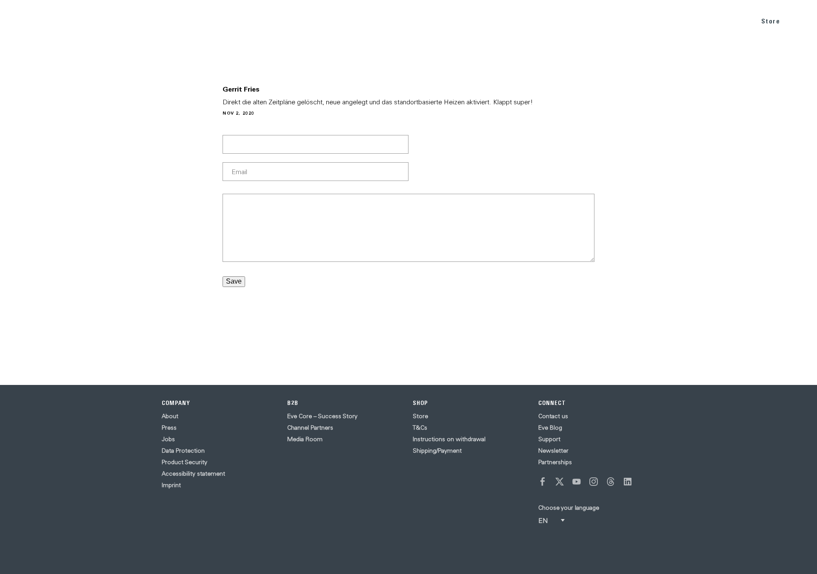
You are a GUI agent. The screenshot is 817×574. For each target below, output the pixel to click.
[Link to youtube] (576, 481)
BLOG (690, 21)
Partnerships (555, 462)
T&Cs (420, 427)
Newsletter (553, 450)
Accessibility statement (193, 473)
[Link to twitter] (559, 481)
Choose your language (568, 507)
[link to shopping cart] (800, 20)
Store (770, 21)
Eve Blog (550, 427)
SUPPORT (727, 21)
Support (549, 439)
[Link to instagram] (593, 481)
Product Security (184, 462)
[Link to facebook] (542, 481)
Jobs (168, 439)
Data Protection (183, 450)
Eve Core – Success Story (322, 416)
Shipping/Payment (437, 450)
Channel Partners (310, 427)
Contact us (553, 416)
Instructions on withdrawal (449, 439)
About (170, 416)
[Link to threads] (610, 481)
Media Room (305, 439)
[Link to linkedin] (627, 481)
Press (169, 427)
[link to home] (30, 21)
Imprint (171, 485)
